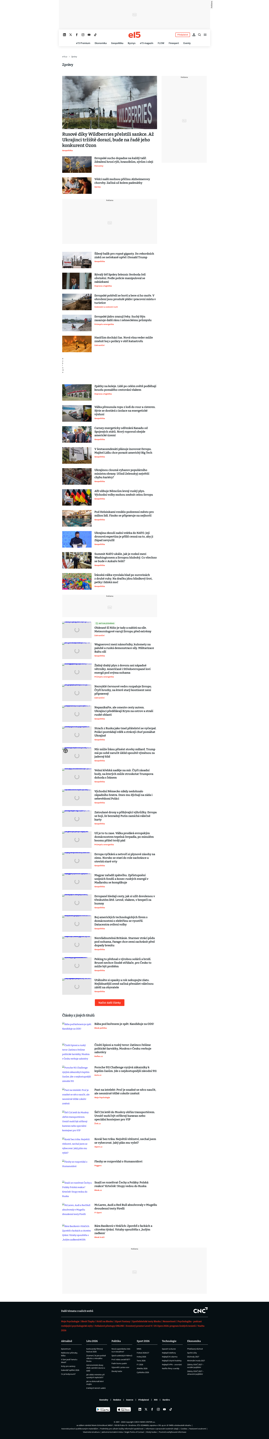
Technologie (169, 1341)
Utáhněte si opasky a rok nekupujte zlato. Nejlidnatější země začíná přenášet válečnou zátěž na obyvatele (124, 983)
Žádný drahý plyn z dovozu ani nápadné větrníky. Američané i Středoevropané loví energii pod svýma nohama (122, 669)
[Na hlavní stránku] (134, 34)
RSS (155, 1400)
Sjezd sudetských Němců (122, 1355)
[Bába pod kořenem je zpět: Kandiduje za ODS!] (77, 1030)
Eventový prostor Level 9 (139, 1326)
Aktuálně (66, 1341)
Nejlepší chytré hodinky (172, 1360)
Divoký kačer (117, 1371)
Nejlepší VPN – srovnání (172, 1364)
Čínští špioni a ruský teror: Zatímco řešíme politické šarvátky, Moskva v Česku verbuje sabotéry (122, 1048)
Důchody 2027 (193, 1356)
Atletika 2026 (142, 1368)
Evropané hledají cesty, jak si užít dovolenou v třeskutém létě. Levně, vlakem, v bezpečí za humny (124, 899)
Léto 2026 (92, 1341)
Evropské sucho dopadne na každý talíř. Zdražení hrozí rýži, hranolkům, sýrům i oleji (123, 159)
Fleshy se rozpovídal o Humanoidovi (118, 1161)
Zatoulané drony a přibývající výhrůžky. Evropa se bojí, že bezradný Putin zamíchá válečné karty (125, 816)
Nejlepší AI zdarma (169, 1356)
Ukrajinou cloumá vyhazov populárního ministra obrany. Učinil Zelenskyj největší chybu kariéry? (121, 473)
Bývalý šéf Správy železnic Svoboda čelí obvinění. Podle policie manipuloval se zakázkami (120, 278)
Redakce (117, 1400)
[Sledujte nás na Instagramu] (83, 34)
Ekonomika (101, 43)
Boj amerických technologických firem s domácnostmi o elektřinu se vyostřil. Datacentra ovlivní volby (121, 920)
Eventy (187, 43)
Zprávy (74, 56)
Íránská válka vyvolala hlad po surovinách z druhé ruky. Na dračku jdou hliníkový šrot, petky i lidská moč (123, 578)
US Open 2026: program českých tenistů (175, 1326)
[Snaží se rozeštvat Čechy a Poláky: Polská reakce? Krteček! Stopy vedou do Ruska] (77, 1190)
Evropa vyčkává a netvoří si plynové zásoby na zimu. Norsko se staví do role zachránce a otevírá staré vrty (124, 857)
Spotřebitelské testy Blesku (146, 1321)
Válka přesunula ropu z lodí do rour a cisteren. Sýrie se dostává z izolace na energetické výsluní (125, 410)
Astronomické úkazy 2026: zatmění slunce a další (95, 1368)
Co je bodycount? (68, 1374)
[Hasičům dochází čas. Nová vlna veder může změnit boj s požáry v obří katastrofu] (77, 344)
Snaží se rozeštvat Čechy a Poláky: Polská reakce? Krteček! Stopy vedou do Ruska (121, 1184)
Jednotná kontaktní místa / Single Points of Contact (123, 1432)
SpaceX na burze (169, 1349)
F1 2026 (140, 1364)
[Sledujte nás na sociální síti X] (70, 34)
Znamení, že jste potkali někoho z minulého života (96, 1358)
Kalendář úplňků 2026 (70, 1370)
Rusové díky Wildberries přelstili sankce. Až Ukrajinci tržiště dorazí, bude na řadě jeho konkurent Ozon (108, 140)
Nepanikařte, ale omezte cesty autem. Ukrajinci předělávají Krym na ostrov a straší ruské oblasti (123, 711)
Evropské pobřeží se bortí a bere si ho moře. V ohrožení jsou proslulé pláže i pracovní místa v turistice (125, 299)
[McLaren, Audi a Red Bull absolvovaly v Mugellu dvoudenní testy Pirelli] (77, 1211)
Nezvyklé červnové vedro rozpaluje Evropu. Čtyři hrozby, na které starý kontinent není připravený (123, 690)
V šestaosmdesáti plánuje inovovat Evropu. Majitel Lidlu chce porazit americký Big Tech (123, 450)
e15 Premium (83, 43)
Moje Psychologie (70, 1321)
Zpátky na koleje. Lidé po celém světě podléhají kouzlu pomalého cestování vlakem (125, 387)
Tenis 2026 (141, 1360)
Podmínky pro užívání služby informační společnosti (121, 1428)
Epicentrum (66, 1349)
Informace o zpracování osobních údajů (162, 1428)
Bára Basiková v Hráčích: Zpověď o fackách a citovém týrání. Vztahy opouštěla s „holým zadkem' (123, 1229)
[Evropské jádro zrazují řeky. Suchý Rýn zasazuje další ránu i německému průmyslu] (77, 323)
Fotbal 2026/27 (143, 1352)
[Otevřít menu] (205, 35)
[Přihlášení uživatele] (194, 35)
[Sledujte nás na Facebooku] (77, 34)
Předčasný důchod (195, 1349)
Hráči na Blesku (105, 1321)
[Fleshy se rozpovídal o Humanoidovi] (77, 1168)
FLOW (161, 43)
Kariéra (166, 1400)
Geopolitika (117, 43)
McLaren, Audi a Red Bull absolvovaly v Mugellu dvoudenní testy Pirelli (125, 1206)
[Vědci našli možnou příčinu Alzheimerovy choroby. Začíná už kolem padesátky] (77, 185)
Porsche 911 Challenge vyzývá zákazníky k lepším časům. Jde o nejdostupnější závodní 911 (125, 1069)
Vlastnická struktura (91, 1432)
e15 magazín (146, 43)
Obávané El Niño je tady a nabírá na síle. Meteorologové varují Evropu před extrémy (122, 629)
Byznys (131, 43)
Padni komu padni (119, 1363)
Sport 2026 (143, 1341)
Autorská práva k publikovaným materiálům (79, 1428)
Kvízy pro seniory (68, 1366)
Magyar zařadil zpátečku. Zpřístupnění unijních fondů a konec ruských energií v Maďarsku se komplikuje (121, 878)
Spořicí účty (192, 1352)
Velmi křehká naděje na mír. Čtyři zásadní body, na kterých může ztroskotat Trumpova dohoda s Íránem (123, 774)
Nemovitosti (169, 1321)
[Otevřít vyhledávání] (199, 35)
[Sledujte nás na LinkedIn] (64, 34)
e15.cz (64, 56)
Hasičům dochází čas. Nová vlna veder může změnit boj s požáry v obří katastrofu (123, 339)
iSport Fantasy (122, 1321)
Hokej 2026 (141, 1356)
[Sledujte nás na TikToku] (95, 34)
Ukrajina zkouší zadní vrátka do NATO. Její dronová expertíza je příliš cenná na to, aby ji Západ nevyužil (123, 536)
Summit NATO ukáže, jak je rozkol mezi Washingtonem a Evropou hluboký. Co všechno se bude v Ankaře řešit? (125, 557)
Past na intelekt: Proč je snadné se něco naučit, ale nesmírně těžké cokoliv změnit (125, 1091)
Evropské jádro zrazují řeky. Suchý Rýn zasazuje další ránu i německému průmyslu (123, 318)
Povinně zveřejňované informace (172, 1432)
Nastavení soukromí (197, 1428)
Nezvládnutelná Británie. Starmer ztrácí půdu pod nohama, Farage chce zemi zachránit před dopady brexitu (124, 941)
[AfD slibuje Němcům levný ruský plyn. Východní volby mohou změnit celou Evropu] (77, 497)
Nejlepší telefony (169, 1352)
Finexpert (174, 43)
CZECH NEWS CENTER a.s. (144, 1422)
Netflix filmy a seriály (170, 1368)
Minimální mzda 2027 (196, 1360)
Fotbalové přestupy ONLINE (109, 1326)
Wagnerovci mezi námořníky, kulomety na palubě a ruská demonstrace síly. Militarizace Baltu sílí (124, 648)
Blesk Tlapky (88, 1321)
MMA (139, 1349)
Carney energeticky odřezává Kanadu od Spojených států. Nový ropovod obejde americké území (121, 431)
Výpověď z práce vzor (120, 1367)
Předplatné (143, 1400)
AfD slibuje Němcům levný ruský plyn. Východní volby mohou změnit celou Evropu (123, 492)
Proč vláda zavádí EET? (121, 1359)
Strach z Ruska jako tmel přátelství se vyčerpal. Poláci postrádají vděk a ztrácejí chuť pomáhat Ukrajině (125, 732)
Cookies (184, 1428)
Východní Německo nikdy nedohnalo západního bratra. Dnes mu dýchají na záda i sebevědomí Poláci (123, 795)
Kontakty (103, 1400)
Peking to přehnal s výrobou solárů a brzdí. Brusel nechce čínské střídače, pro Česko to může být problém (122, 962)
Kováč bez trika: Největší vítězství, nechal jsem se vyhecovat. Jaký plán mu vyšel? (125, 1140)
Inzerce (129, 1400)
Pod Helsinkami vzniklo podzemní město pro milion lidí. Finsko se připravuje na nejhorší (124, 513)
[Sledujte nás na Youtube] (89, 34)
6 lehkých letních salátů (96, 1388)
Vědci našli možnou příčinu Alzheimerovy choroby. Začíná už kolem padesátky (122, 180)
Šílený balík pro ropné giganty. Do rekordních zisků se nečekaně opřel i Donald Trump (124, 255)
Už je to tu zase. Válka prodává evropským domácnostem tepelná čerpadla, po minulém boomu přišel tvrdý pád (124, 836)
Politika (116, 1341)
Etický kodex (151, 1432)
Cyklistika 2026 (143, 1372)
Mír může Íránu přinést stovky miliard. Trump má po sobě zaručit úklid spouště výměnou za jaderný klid (124, 753)
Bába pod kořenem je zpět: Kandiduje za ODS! (124, 1024)
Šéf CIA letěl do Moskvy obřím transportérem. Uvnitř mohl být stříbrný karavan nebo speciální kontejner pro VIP (124, 1115)
